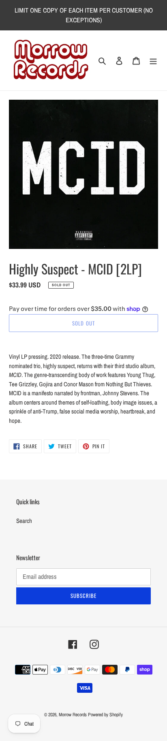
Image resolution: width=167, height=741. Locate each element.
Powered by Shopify (105, 714)
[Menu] (153, 60)
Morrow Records (73, 714)
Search (24, 520)
